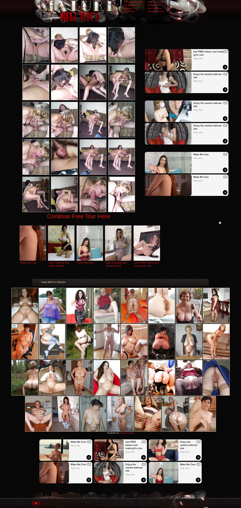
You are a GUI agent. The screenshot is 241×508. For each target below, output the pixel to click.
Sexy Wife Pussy (154, 8)
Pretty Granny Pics (155, 2)
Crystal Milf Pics (131, 5)
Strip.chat (197, 58)
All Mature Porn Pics (156, 11)
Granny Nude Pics (155, 5)
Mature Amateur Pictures (134, 2)
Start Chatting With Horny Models (60, 264)
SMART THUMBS (127, 433)
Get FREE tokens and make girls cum (208, 53)
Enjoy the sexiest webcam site (207, 76)
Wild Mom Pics (130, 8)
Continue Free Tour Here (78, 216)
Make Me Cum (201, 154)
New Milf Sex (129, 11)
